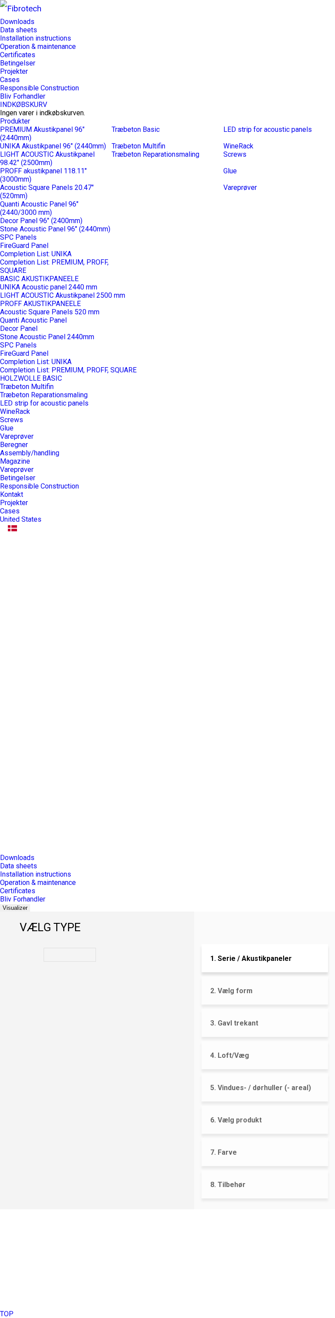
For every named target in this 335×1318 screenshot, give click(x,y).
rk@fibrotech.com (44, 1247)
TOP (7, 1314)
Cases (10, 80)
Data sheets (18, 30)
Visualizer (15, 908)
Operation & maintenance (38, 46)
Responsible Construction (39, 88)
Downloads (17, 21)
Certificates (17, 55)
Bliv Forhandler (22, 96)
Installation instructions (35, 38)
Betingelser (17, 63)
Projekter (14, 71)
